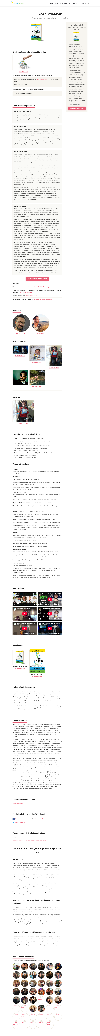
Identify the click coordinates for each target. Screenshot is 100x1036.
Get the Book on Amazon (76, 108)
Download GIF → (23, 423)
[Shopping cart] (88, 3)
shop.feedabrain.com (26, 292)
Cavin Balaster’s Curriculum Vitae (37, 278)
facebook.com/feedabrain (22, 819)
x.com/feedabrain (20, 822)
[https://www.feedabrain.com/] (17, 3)
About (56, 3)
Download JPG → (21, 333)
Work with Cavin (74, 3)
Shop (51, 3)
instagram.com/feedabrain (41, 819)
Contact (83, 3)
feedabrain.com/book (18, 803)
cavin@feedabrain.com (42, 79)
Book (61, 3)
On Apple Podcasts (18, 840)
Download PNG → (37, 386)
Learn (66, 3)
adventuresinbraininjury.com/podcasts (35, 840)
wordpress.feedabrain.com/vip (40, 287)
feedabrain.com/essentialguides (43, 299)
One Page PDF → (23, 71)
